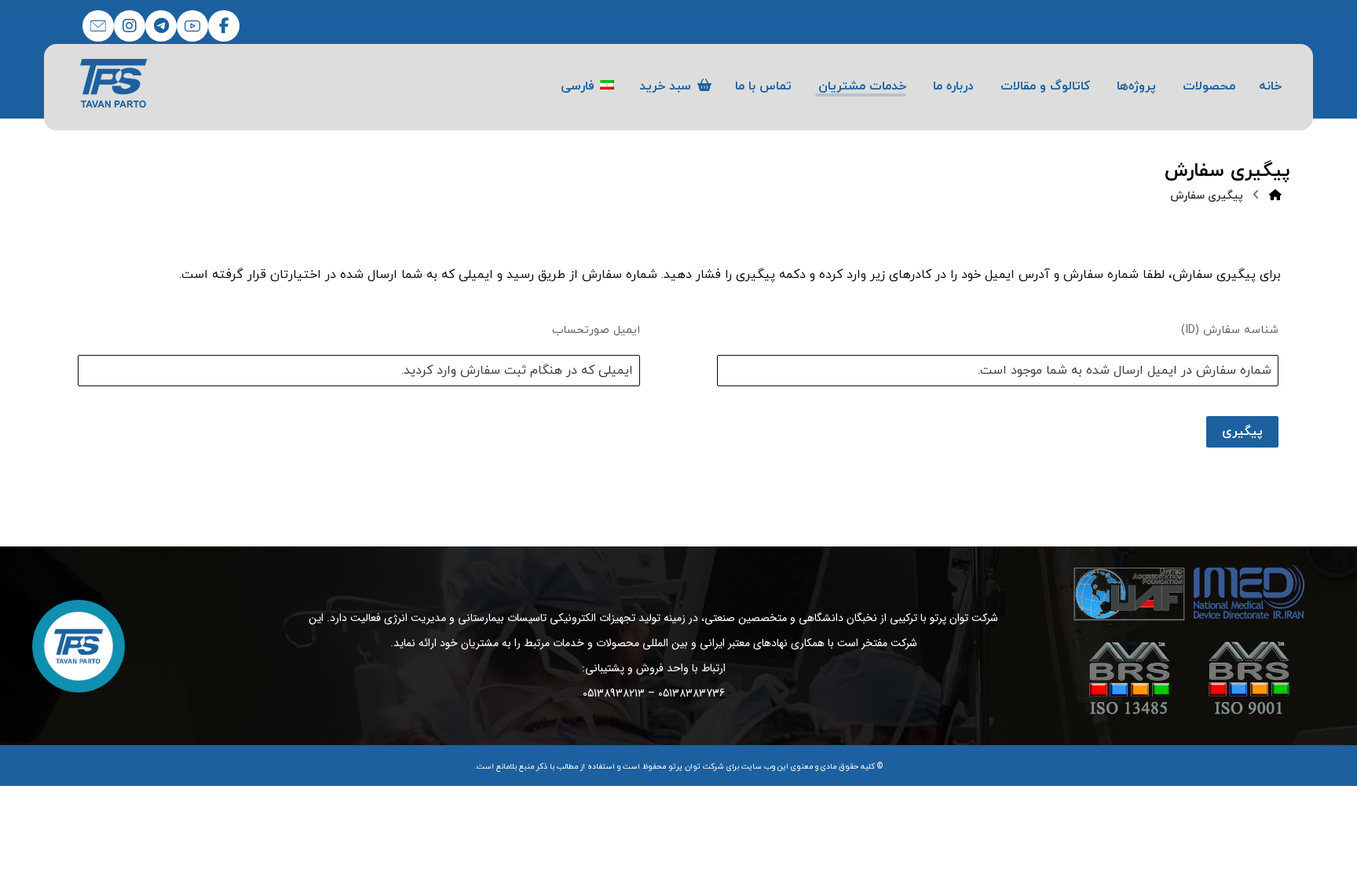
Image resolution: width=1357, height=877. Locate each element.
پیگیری (1243, 431)
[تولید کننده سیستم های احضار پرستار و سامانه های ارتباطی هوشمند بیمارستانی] (114, 83)
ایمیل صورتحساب (596, 330)
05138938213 (614, 693)
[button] (224, 26)
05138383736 (691, 693)
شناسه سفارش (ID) (1230, 330)
